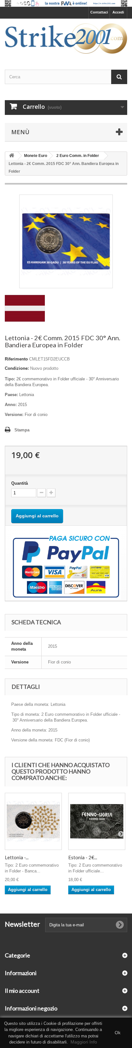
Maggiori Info (83, 1041)
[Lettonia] (25, 308)
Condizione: (17, 368)
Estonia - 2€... (82, 857)
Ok (117, 1032)
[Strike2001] (66, 38)
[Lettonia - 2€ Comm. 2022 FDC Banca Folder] (33, 821)
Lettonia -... (17, 857)
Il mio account (22, 990)
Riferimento (16, 359)
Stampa (21, 430)
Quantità (19, 483)
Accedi (118, 12)
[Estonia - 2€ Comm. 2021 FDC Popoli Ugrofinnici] (96, 821)
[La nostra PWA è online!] (66, 3)
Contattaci (99, 12)
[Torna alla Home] (11, 156)
